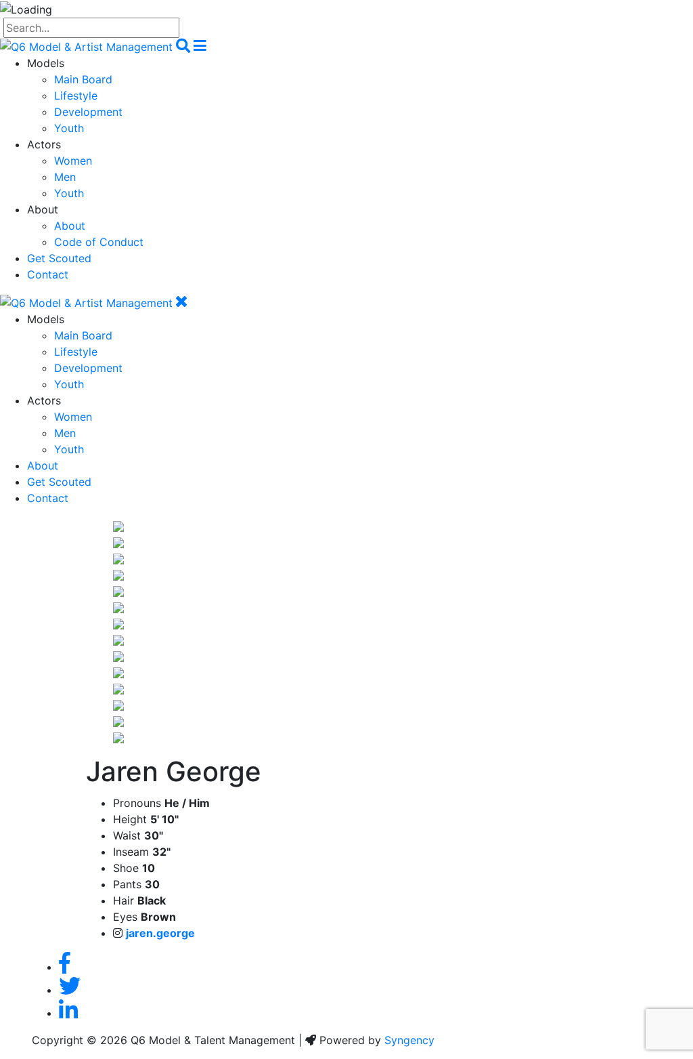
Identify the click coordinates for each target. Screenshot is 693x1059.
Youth (69, 128)
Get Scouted (59, 258)
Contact (47, 274)
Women (73, 160)
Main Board (83, 79)
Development (88, 112)
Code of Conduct (98, 242)
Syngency (409, 1040)
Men (65, 177)
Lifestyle (75, 95)
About (69, 225)
